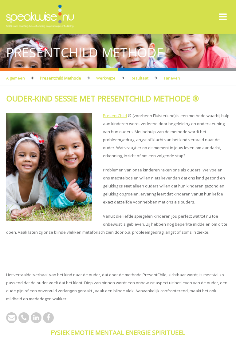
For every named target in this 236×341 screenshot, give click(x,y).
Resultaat (139, 78)
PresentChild (115, 115)
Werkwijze (106, 78)
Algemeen (15, 78)
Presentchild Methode (60, 78)
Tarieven (171, 78)
